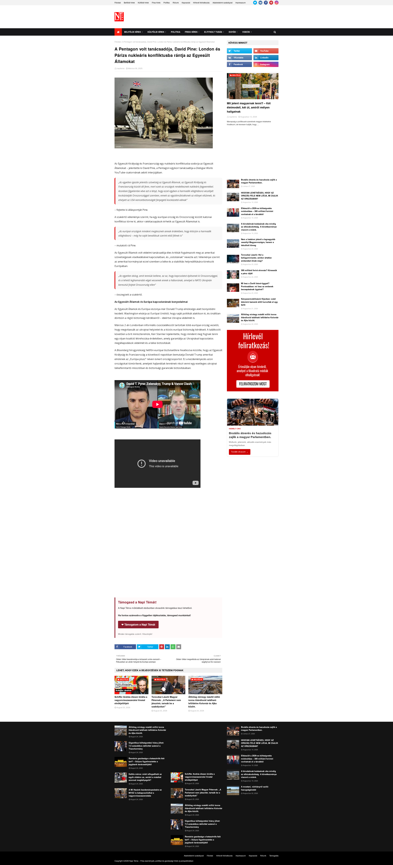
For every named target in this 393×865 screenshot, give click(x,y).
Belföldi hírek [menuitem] (132, 31)
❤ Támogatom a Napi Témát (138, 624)
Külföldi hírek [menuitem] (156, 31)
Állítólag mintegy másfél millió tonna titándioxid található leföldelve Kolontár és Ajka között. (204, 701)
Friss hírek (156, 2)
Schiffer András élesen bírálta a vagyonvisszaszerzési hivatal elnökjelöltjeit (131, 700)
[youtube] (265, 50)
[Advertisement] (222, 17)
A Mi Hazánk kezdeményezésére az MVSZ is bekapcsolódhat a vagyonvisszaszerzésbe (145, 792)
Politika (166, 2)
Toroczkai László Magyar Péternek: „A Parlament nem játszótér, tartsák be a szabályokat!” (166, 701)
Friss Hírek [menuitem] (191, 31)
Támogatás (273, 855)
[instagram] (276, 3)
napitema (121, 68)
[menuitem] (118, 32)
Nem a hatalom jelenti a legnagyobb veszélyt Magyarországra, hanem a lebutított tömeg (258, 242)
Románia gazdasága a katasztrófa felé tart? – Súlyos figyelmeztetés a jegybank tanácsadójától (146, 761)
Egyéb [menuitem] (232, 31)
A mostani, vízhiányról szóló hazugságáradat (254, 788)
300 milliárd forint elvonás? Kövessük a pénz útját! (259, 272)
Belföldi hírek (129, 2)
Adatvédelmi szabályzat (222, 2)
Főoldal (118, 2)
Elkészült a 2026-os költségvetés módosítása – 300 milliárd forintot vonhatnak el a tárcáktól (257, 211)
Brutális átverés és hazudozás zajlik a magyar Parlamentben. (259, 181)
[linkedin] (265, 57)
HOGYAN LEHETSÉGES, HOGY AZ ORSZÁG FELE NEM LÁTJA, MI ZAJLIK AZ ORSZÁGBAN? (259, 195)
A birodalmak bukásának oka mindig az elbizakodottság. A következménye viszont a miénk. (259, 226)
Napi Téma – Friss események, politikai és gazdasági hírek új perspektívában (161, 860)
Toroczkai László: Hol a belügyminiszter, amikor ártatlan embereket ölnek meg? (256, 257)
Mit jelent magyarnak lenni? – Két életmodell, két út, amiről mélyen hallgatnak (249, 107)
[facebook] (266, 3)
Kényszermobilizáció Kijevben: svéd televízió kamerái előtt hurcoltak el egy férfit (259, 301)
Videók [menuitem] (246, 31)
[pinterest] (271, 3)
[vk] (260, 3)
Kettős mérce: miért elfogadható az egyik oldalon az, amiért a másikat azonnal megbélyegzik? (145, 777)
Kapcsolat (186, 2)
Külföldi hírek (143, 2)
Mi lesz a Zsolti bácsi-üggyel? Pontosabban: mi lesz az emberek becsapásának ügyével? (257, 286)
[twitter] (255, 3)
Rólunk (176, 2)
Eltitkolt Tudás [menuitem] (213, 31)
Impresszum (240, 2)
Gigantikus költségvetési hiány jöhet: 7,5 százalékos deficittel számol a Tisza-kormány (146, 745)
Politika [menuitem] (175, 31)
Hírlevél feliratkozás (201, 2)
